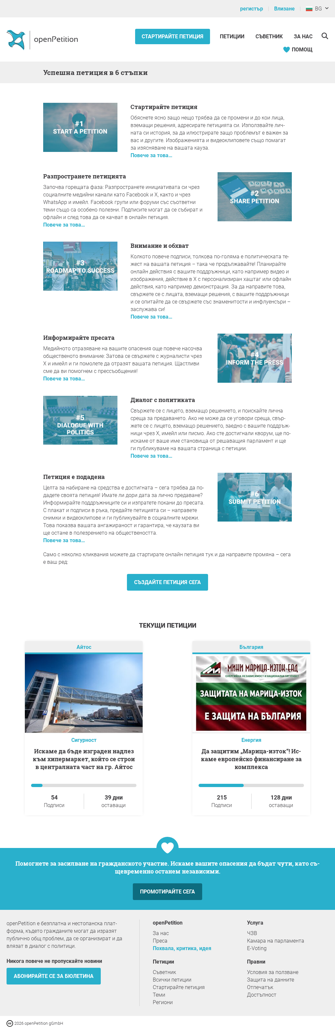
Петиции (233, 36)
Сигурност (84, 740)
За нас (303, 36)
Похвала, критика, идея (182, 948)
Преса (160, 941)
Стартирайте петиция (172, 36)
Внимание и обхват (160, 245)
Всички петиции (172, 980)
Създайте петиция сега (167, 582)
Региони (163, 1002)
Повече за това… (151, 155)
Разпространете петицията (84, 176)
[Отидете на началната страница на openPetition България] (43, 39)
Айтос (84, 647)
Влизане (284, 9)
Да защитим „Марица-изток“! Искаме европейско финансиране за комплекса (251, 759)
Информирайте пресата (79, 337)
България (251, 647)
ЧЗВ (252, 933)
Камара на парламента (275, 941)
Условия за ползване (272, 972)
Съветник (269, 36)
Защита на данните (270, 980)
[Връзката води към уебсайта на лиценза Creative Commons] (10, 1023)
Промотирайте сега (167, 892)
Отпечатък (260, 987)
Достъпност (261, 995)
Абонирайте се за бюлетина (54, 976)
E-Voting (257, 948)
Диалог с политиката (163, 400)
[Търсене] (325, 36)
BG (317, 9)
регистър (251, 9)
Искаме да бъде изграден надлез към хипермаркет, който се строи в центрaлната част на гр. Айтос (84, 759)
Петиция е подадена (74, 477)
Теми (159, 995)
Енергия (251, 740)
